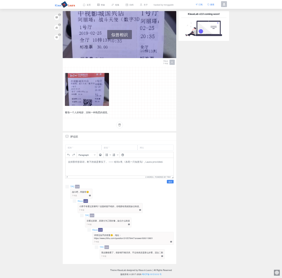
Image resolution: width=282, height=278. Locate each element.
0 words (149, 177)
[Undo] (68, 154)
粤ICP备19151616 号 (152, 274)
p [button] (67, 177)
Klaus (80, 200)
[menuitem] (86, 4)
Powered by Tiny (163, 177)
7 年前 (165, 63)
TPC (72, 186)
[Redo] (73, 154)
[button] (224, 6)
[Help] (122, 154)
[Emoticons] (100, 154)
